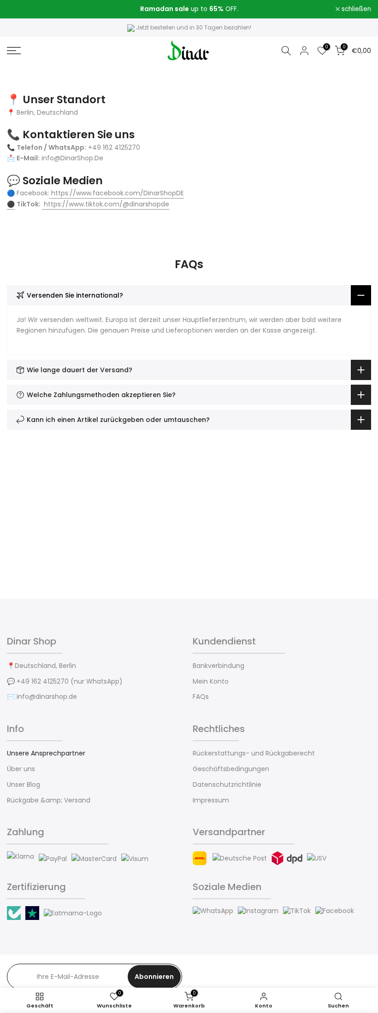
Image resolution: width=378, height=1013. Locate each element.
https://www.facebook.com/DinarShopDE (117, 193)
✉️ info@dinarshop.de (42, 696)
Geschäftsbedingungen (231, 769)
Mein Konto (211, 681)
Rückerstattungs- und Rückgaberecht (254, 753)
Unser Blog (23, 784)
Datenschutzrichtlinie (227, 784)
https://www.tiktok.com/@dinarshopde (106, 204)
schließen (26, 9)
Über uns (21, 769)
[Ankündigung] (189, 9)
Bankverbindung (218, 666)
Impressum (211, 800)
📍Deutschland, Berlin (41, 666)
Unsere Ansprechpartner (46, 753)
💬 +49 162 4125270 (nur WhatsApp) (65, 681)
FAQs (201, 696)
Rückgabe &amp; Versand (48, 800)
